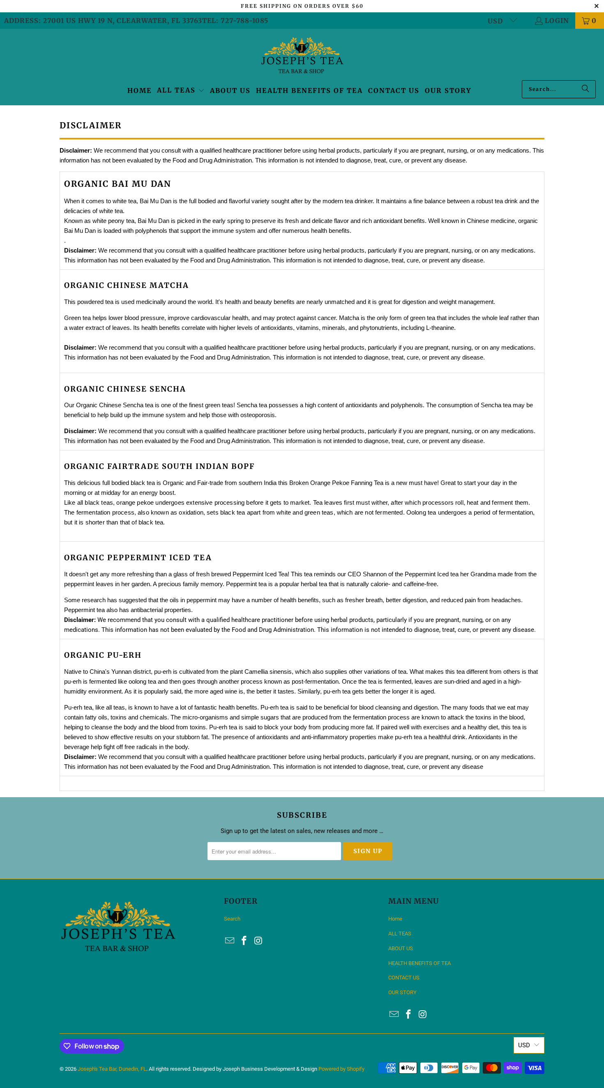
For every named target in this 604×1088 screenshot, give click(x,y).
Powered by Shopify (341, 1069)
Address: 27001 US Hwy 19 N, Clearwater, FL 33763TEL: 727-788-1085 (136, 20)
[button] (181, 90)
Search (232, 919)
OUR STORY (402, 992)
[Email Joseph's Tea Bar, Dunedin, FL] (230, 941)
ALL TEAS (399, 933)
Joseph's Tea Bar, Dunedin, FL (112, 1069)
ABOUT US (400, 948)
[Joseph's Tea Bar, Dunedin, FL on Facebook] (244, 941)
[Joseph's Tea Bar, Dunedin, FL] (302, 56)
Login (557, 20)
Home (395, 919)
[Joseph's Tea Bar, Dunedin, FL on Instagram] (258, 941)
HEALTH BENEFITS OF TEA (419, 963)
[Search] (585, 89)
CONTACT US (404, 977)
